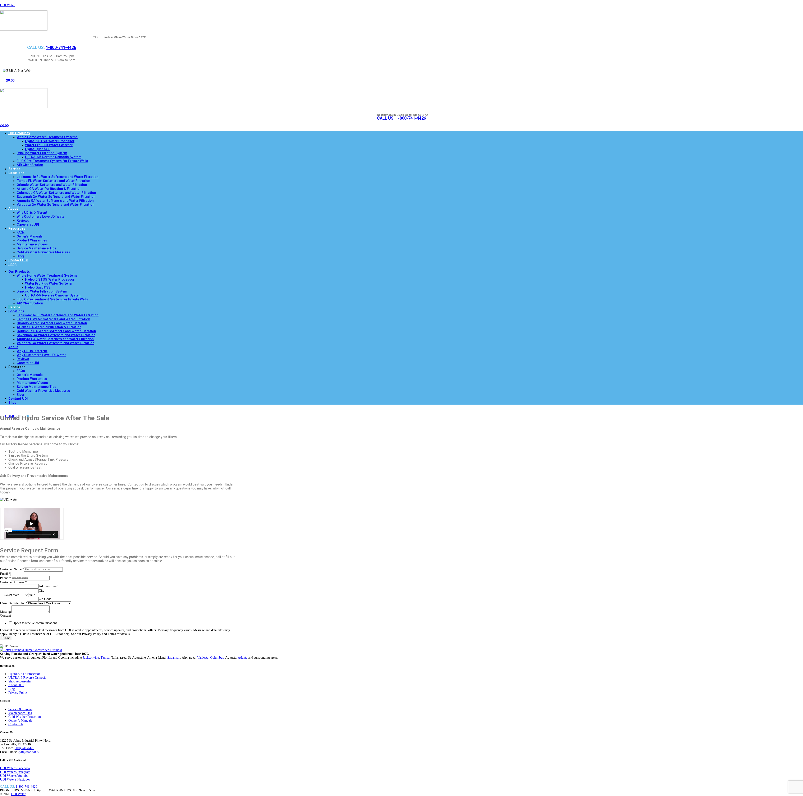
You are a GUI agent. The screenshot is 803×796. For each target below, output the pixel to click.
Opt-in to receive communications (35, 623)
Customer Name (12, 569)
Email (5, 573)
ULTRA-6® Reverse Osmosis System (53, 157)
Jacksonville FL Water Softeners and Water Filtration (57, 177)
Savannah (173, 657)
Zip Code (45, 599)
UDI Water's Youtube (14, 775)
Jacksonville (91, 657)
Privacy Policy (18, 692)
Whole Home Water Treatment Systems (47, 137)
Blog (20, 256)
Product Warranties (32, 240)
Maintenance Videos (32, 244)
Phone (5, 578)
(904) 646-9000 (28, 752)
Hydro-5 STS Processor (24, 674)
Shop (12, 264)
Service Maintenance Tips (36, 248)
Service (14, 169)
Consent (5, 615)
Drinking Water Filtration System (42, 153)
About (13, 209)
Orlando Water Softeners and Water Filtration (52, 185)
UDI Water (7, 5)
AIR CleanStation (30, 165)
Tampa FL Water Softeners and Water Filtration (53, 181)
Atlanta (242, 657)
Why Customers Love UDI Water (41, 216)
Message (6, 611)
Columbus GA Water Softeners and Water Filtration (56, 193)
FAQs (21, 232)
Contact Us (15, 724)
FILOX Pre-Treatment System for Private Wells (52, 161)
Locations (16, 173)
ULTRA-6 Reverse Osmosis (27, 677)
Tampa (105, 657)
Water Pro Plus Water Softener (49, 145)
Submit (6, 638)
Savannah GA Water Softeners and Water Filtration (56, 197)
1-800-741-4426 (61, 47)
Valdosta (202, 657)
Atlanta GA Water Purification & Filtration (49, 189)
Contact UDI (18, 260)
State (31, 595)
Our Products (19, 133)
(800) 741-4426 (24, 748)
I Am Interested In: (13, 603)
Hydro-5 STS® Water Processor (49, 141)
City (41, 590)
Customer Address (13, 582)
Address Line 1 (49, 586)
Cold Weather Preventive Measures (43, 252)
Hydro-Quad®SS (37, 149)
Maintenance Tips (20, 713)
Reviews (23, 220)
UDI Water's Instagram (15, 772)
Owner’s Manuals (30, 236)
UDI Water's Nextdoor (15, 779)
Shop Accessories (20, 681)
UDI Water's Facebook (15, 768)
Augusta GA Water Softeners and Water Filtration (55, 201)
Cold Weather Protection (24, 716)
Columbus (217, 657)
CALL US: (401, 118)
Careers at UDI (28, 224)
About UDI (16, 685)
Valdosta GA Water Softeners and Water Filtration (55, 205)
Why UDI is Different (32, 213)
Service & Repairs (20, 709)
